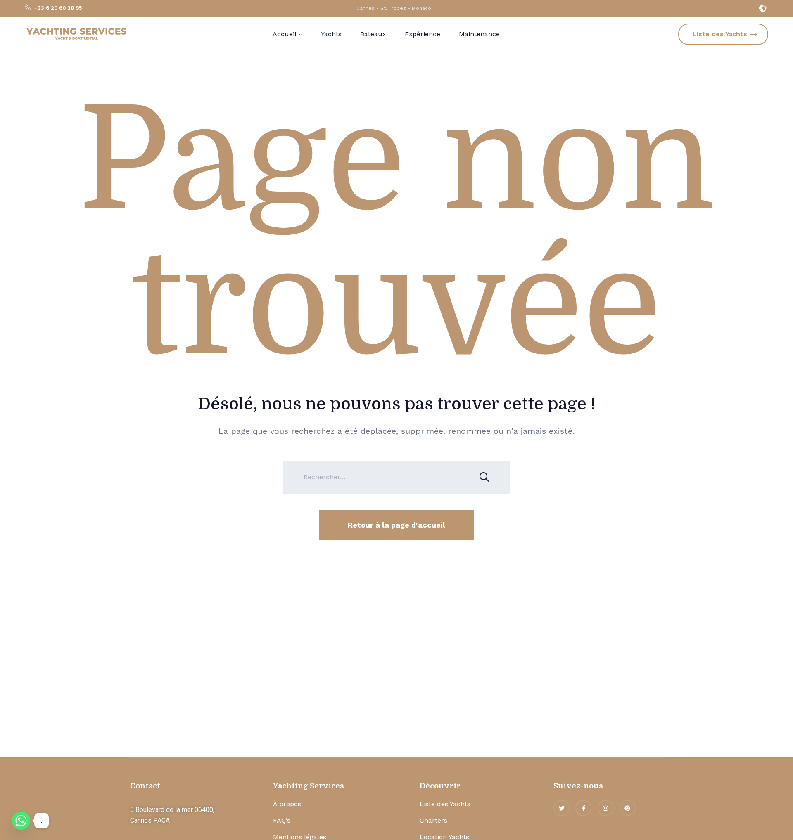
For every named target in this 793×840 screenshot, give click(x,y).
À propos (287, 804)
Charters (433, 820)
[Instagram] (605, 808)
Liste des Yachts (445, 804)
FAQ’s (281, 820)
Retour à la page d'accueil (396, 525)
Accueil (285, 34)
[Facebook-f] (583, 808)
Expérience (422, 34)
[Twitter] (561, 808)
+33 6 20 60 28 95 (58, 8)
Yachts (331, 34)
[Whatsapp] (21, 821)
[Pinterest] (628, 808)
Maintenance (479, 34)
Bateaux (373, 34)
